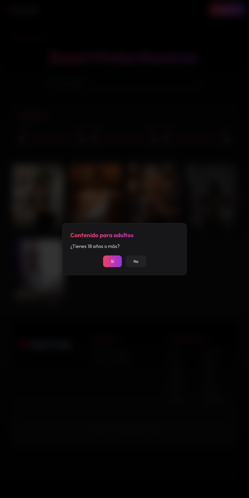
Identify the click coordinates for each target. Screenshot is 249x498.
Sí (112, 261)
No (135, 261)
